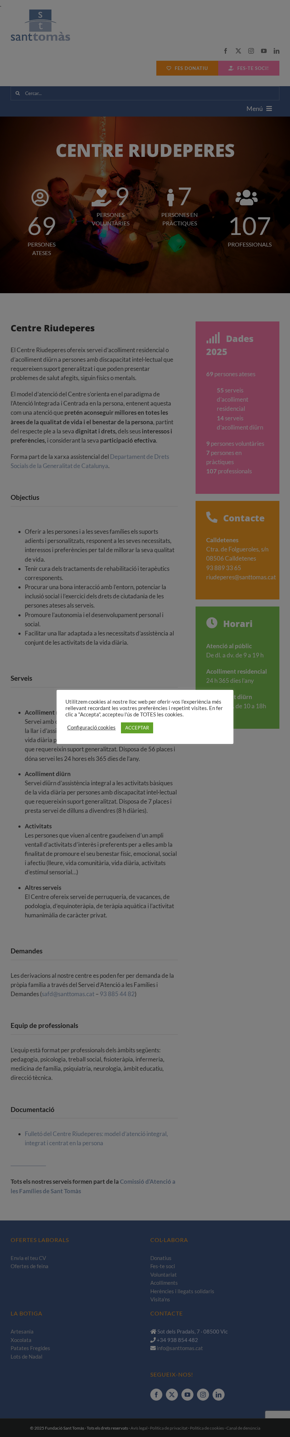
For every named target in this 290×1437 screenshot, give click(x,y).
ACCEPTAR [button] (137, 728)
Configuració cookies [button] (91, 728)
